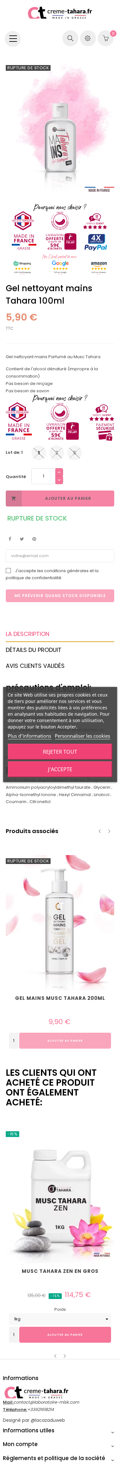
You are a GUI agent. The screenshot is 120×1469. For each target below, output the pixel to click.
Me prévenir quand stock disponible (60, 595)
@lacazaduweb (48, 1420)
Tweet (22, 539)
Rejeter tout (60, 751)
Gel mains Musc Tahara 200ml (60, 998)
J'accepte (60, 769)
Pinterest (34, 539)
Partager (10, 539)
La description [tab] (27, 634)
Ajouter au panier (51, 498)
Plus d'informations (29, 736)
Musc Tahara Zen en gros (60, 1271)
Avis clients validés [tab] (35, 666)
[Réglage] (88, 38)
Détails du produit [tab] (33, 650)
